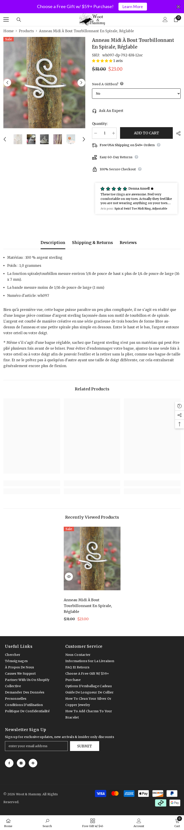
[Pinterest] (33, 763)
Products (26, 31)
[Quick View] (69, 577)
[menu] (6, 19)
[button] (7, 82)
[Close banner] (178, 6)
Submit (84, 746)
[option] (44, 82)
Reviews (128, 242)
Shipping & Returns (92, 242)
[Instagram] (21, 763)
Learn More (132, 6)
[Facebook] (9, 763)
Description (53, 242)
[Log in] (165, 19)
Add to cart (146, 133)
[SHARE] (177, 133)
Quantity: (100, 124)
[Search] (19, 19)
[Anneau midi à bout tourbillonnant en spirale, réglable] (92, 558)
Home (8, 31)
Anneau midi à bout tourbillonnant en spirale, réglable (88, 606)
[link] (31, 483)
